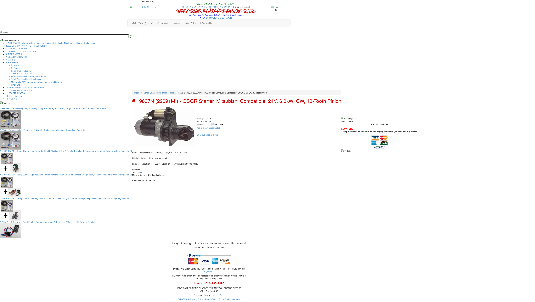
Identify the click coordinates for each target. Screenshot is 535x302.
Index (136, 92)
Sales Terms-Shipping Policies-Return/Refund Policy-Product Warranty (209, 299)
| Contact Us (206, 23)
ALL (180, 92)
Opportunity (162, 23)
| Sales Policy (190, 23)
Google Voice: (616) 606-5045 (219, 6)
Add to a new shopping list (208, 127)
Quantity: (200, 125)
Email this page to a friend (208, 134)
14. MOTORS (11, 98)
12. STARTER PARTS (15, 93)
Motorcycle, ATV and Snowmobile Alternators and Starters (36, 82)
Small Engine (17, 84)
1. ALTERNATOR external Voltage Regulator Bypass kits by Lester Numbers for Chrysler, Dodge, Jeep (50, 43)
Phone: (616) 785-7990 (192, 6)
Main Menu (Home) (142, 23)
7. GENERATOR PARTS (16, 56)
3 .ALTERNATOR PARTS (16, 48)
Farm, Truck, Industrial (21, 70)
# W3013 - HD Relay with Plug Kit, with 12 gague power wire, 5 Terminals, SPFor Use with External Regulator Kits (50, 222)
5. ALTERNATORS (14, 54)
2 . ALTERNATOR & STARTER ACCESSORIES (26, 45)
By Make (15, 65)
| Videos (176, 23)
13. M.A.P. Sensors (14, 95)
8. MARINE (10, 59)
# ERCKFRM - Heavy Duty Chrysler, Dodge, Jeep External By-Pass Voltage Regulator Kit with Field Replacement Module (53, 108)
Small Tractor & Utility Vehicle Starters (27, 79)
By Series (15, 68)
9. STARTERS (12, 62)
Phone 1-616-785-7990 (209, 283)
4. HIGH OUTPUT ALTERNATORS (21, 51)
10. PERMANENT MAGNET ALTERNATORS (25, 87)
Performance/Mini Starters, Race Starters (29, 76)
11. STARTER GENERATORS (19, 90)
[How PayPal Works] (209, 266)
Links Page (219, 295)
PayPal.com (209, 271)
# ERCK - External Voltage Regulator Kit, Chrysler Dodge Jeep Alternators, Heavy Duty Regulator (43, 130)
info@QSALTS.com (219, 18)
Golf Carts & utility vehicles (23, 73)
